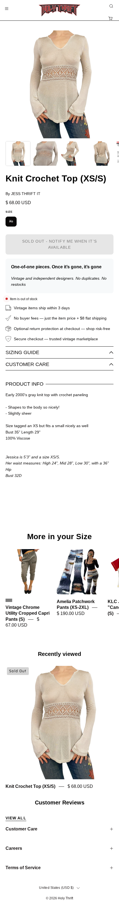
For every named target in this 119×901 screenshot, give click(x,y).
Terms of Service (23, 867)
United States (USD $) (56, 888)
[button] (110, 6)
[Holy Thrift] (59, 10)
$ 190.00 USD (71, 613)
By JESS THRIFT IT (23, 193)
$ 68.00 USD (80, 786)
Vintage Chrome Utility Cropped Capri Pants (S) (28, 613)
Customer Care (27, 364)
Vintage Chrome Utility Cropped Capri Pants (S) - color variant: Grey (9, 600)
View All (16, 818)
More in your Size (59, 537)
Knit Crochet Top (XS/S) (30, 786)
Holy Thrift (65, 898)
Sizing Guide (22, 352)
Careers (14, 848)
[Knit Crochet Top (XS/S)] (18, 153)
